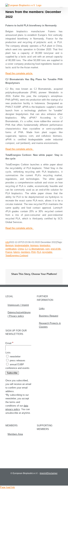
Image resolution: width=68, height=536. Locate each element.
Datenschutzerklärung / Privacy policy (19, 314)
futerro (16, 252)
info (7, 242)
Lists (8, 352)
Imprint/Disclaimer (48, 473)
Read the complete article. (19, 73)
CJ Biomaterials (36, 249)
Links (42, 308)
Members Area (15, 434)
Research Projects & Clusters (50, 325)
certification (11, 249)
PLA (39, 252)
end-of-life (56, 249)
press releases (17, 360)
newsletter (14, 356)
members (25, 252)
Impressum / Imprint (18, 305)
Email (9, 343)
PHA (33, 252)
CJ (26, 249)
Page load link (7, 487)
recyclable (47, 252)
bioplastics (45, 245)
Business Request (48, 315)
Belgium (9, 245)
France (8, 252)
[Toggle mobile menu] (61, 5)
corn (47, 249)
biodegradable (22, 245)
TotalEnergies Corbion (16, 255)
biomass (34, 245)
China (21, 249)
